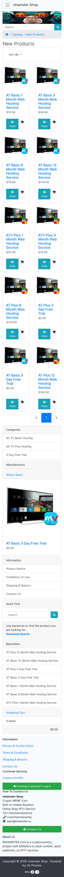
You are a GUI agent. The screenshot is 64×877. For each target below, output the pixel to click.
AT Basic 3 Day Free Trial (14, 379)
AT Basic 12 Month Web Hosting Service (47, 171)
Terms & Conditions (15, 752)
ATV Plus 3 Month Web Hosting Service (47, 241)
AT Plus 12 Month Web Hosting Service (47, 381)
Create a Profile (13, 778)
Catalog (17, 34)
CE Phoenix (34, 865)
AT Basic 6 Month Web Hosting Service (15, 171)
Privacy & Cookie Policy (18, 746)
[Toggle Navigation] (7, 5)
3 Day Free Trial (16, 454)
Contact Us (13, 594)
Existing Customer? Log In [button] (33, 786)
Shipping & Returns (18, 585)
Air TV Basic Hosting (19, 438)
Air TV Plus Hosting (18, 446)
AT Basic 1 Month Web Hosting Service (15, 101)
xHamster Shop (25, 5)
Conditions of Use (18, 577)
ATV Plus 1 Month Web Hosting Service (15, 241)
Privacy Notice (15, 568)
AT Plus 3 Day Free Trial (45, 309)
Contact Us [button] (33, 829)
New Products (35, 34)
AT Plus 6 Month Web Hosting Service (15, 311)
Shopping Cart (15, 712)
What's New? (14, 475)
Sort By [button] (14, 54)
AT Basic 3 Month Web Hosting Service (47, 101)
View (12, 126)
